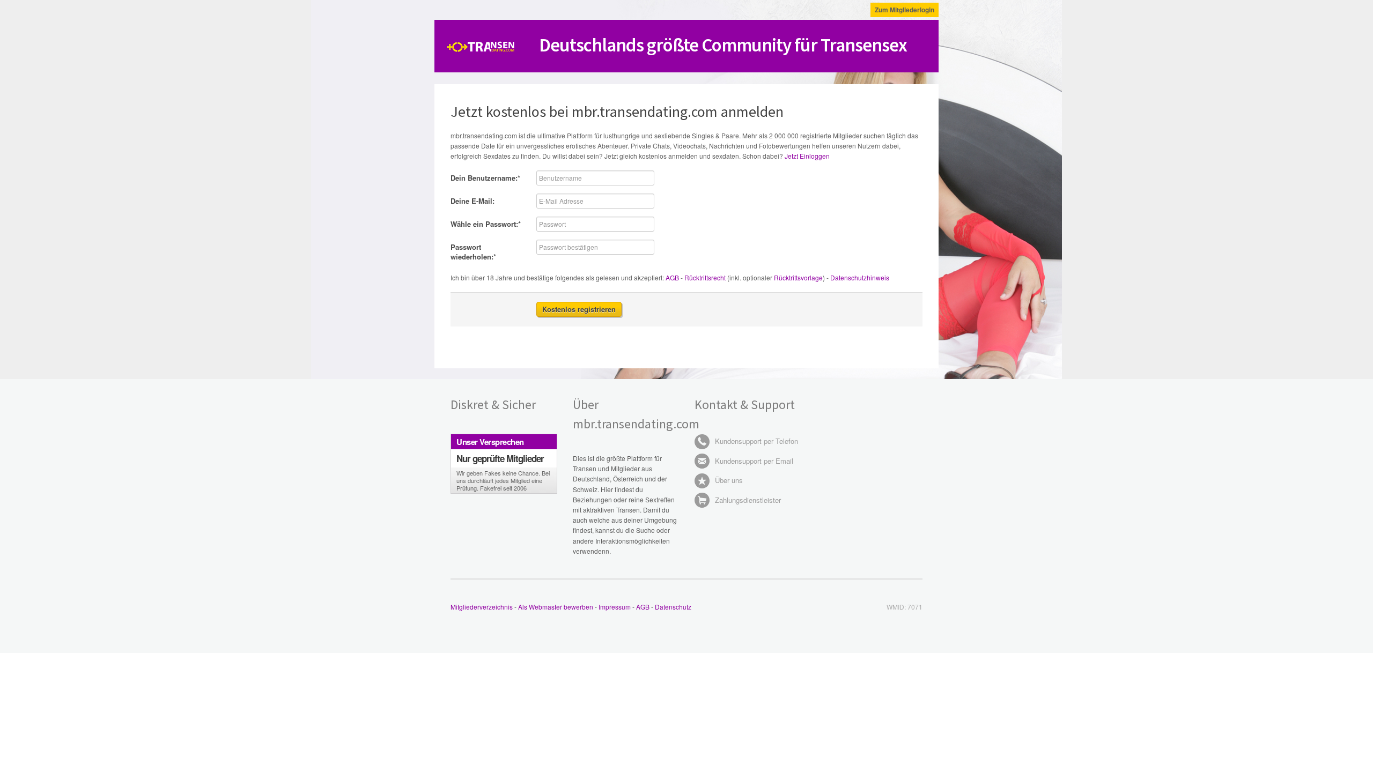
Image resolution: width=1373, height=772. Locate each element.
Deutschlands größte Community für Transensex (723, 45)
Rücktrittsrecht (705, 277)
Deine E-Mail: (472, 201)
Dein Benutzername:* (485, 178)
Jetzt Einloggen (807, 155)
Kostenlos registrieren (579, 309)
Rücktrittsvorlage (798, 277)
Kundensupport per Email (753, 461)
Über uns (728, 480)
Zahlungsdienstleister (747, 500)
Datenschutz (673, 606)
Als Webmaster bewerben (555, 606)
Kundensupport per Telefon (755, 441)
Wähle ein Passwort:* (486, 224)
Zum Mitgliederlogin (904, 9)
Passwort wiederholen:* (473, 252)
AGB (672, 277)
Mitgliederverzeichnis (482, 606)
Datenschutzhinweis (859, 277)
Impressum (615, 606)
